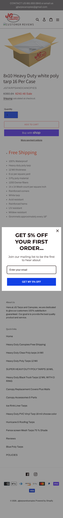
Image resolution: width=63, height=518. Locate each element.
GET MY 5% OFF (31, 282)
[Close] (57, 230)
